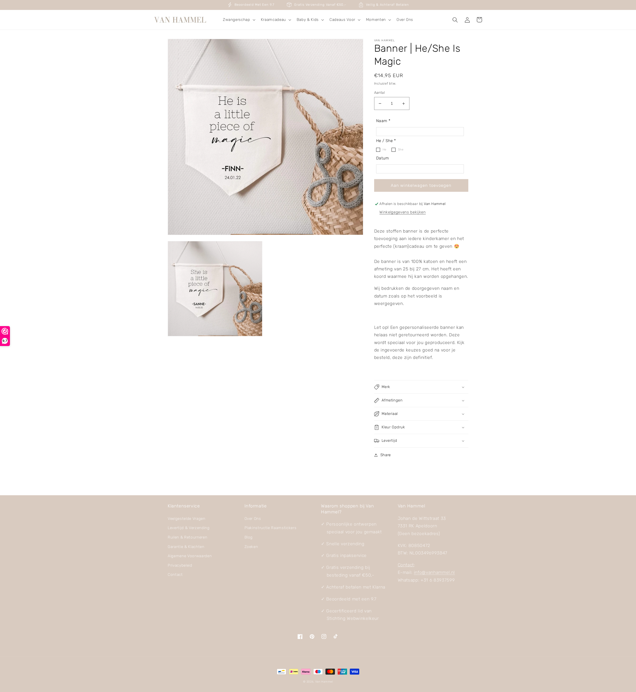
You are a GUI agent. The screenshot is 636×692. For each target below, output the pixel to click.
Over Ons (252, 518)
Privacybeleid (180, 565)
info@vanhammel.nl (434, 572)
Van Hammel (324, 681)
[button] (239, 20)
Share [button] (385, 455)
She (401, 149)
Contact (175, 574)
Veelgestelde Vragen (186, 518)
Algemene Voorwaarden (190, 556)
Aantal (379, 93)
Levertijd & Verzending (189, 528)
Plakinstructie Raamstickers (270, 528)
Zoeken (251, 546)
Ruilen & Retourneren (187, 537)
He (385, 149)
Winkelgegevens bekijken (402, 212)
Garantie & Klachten (186, 546)
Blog (248, 537)
